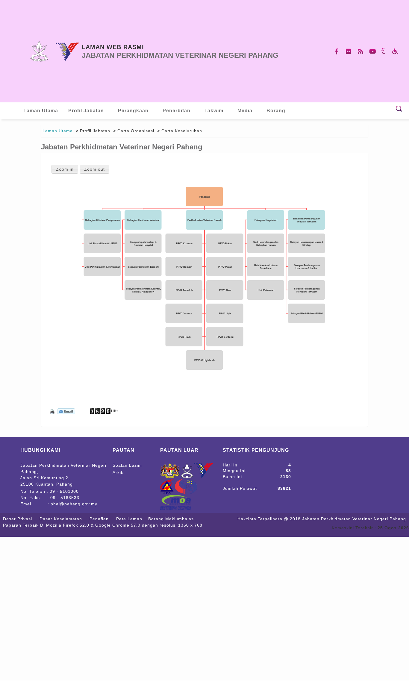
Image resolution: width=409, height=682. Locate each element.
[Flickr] (348, 51)
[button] (64, 169)
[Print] (51, 411)
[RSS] (360, 51)
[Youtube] (372, 51)
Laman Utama (58, 130)
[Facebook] (336, 51)
